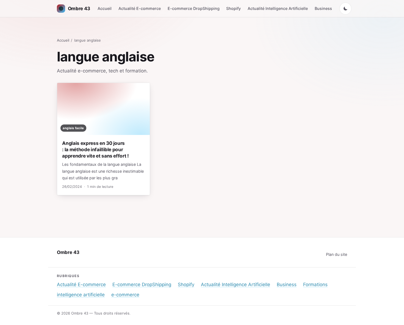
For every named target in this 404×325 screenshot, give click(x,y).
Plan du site (336, 254)
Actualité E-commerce (139, 8)
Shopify (233, 8)
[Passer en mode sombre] (345, 8)
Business (323, 8)
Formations (315, 284)
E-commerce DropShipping (194, 8)
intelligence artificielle (81, 294)
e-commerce (125, 294)
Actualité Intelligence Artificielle (278, 8)
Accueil (105, 8)
